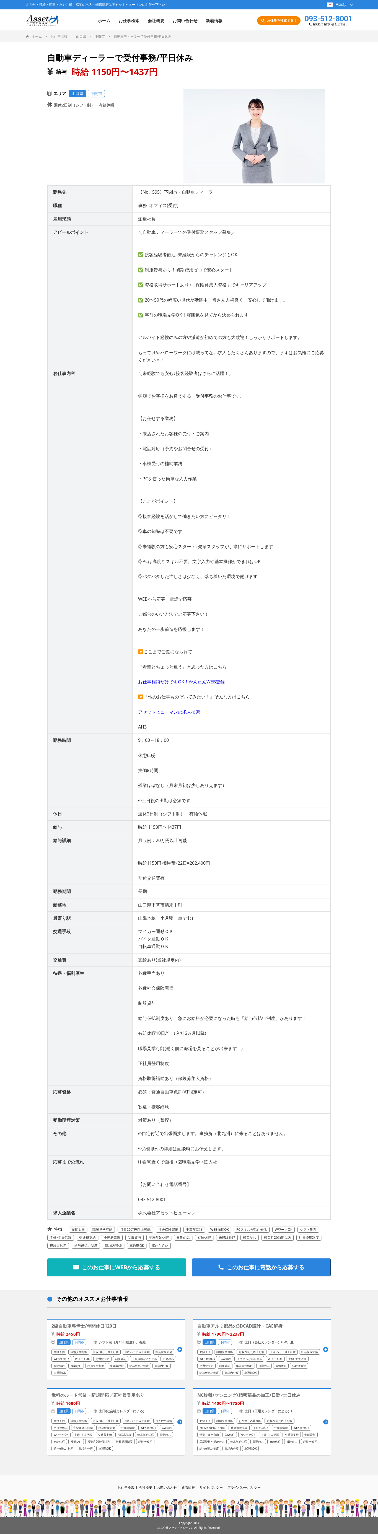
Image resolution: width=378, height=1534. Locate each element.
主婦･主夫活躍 (60, 1237)
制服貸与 (134, 1237)
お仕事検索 (129, 20)
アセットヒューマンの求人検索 (169, 712)
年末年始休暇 (159, 1237)
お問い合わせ (185, 20)
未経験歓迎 (227, 1237)
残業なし (249, 1237)
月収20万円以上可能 (135, 1229)
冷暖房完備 (111, 1237)
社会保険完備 (168, 1229)
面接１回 (78, 1229)
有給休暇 (204, 1237)
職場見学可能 (102, 1229)
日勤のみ (183, 1237)
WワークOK (283, 1229)
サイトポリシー (211, 1487)
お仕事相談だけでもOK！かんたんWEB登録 (181, 682)
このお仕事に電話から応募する (265, 1267)
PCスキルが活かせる (251, 1229)
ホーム (104, 20)
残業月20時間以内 (277, 1237)
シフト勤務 (308, 1229)
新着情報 (214, 20)
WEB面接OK (219, 1229)
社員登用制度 (309, 1237)
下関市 (96, 93)
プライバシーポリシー (244, 1487)
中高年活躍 (194, 1229)
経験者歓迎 (58, 1245)
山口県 (77, 93)
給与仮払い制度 (85, 1245)
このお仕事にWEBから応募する (121, 1267)
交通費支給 (87, 1237)
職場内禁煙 (113, 1245)
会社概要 (156, 20)
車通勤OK (137, 1245)
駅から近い (160, 1245)
